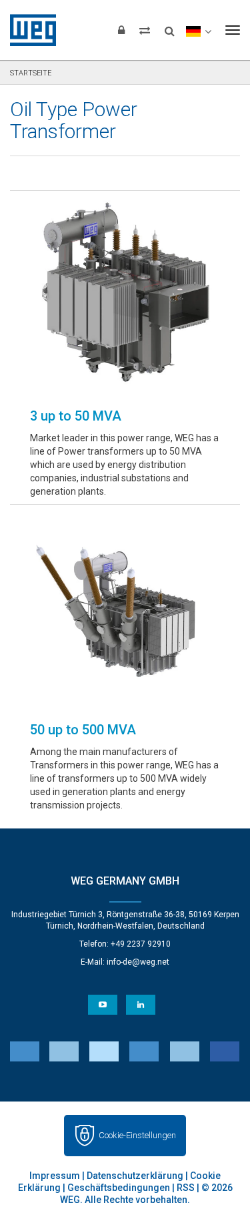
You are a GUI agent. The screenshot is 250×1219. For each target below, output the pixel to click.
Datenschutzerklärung (135, 1175)
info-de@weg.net (138, 962)
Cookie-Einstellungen (137, 1135)
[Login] (121, 30)
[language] (198, 30)
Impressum (54, 1175)
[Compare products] (145, 30)
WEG (28, 30)
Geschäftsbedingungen (118, 1187)
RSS (186, 1187)
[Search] (169, 26)
